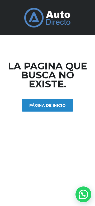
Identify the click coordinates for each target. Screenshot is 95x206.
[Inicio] (47, 17)
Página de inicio (47, 105)
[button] (83, 194)
